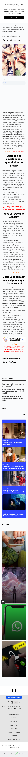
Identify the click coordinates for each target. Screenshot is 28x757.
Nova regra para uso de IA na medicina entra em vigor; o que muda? (12, 398)
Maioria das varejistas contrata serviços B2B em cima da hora (14, 347)
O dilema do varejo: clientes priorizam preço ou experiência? (14, 350)
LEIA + (24, 414)
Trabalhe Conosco (14, 739)
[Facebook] (8, 702)
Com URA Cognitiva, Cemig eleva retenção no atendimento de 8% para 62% (13, 391)
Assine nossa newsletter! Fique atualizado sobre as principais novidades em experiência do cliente (14, 207)
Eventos (14, 718)
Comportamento (5, 440)
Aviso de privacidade (14, 732)
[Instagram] (12, 702)
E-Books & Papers (14, 714)
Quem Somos (14, 725)
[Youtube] (20, 702)
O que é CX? (14, 736)
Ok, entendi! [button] (14, 18)
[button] (3, 40)
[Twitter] (16, 702)
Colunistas (13, 721)
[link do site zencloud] (19, 753)
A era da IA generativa (17, 152)
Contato (14, 728)
